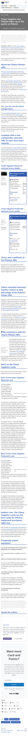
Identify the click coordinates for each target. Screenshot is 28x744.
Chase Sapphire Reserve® (16, 47)
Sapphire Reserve (6, 722)
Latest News (4, 5)
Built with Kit (14, 693)
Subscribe (16, 7)
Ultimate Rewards (16, 722)
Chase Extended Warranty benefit (11, 310)
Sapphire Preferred (14, 719)
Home (2, 15)
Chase (6, 719)
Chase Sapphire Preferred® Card (11, 71)
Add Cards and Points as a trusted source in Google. (14, 9)
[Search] (25, 2)
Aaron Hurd (5, 28)
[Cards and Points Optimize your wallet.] (5, 2)
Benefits (7, 15)
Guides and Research (6, 7)
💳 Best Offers (12, 5)
